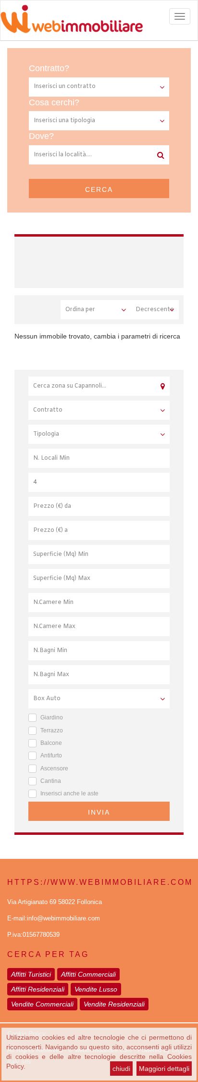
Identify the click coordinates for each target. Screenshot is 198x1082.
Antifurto (51, 755)
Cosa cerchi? (54, 102)
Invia (99, 812)
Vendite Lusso (95, 989)
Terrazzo (51, 730)
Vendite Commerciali (42, 1004)
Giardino (51, 717)
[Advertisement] (112, 261)
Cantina (50, 781)
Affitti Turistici (31, 974)
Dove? (41, 136)
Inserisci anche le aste (69, 793)
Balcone (51, 743)
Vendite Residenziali (114, 1004)
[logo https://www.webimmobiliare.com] (99, 18)
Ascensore (54, 768)
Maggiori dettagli (164, 1068)
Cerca (99, 189)
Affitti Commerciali (88, 974)
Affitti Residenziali (37, 989)
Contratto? (49, 68)
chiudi (121, 1068)
